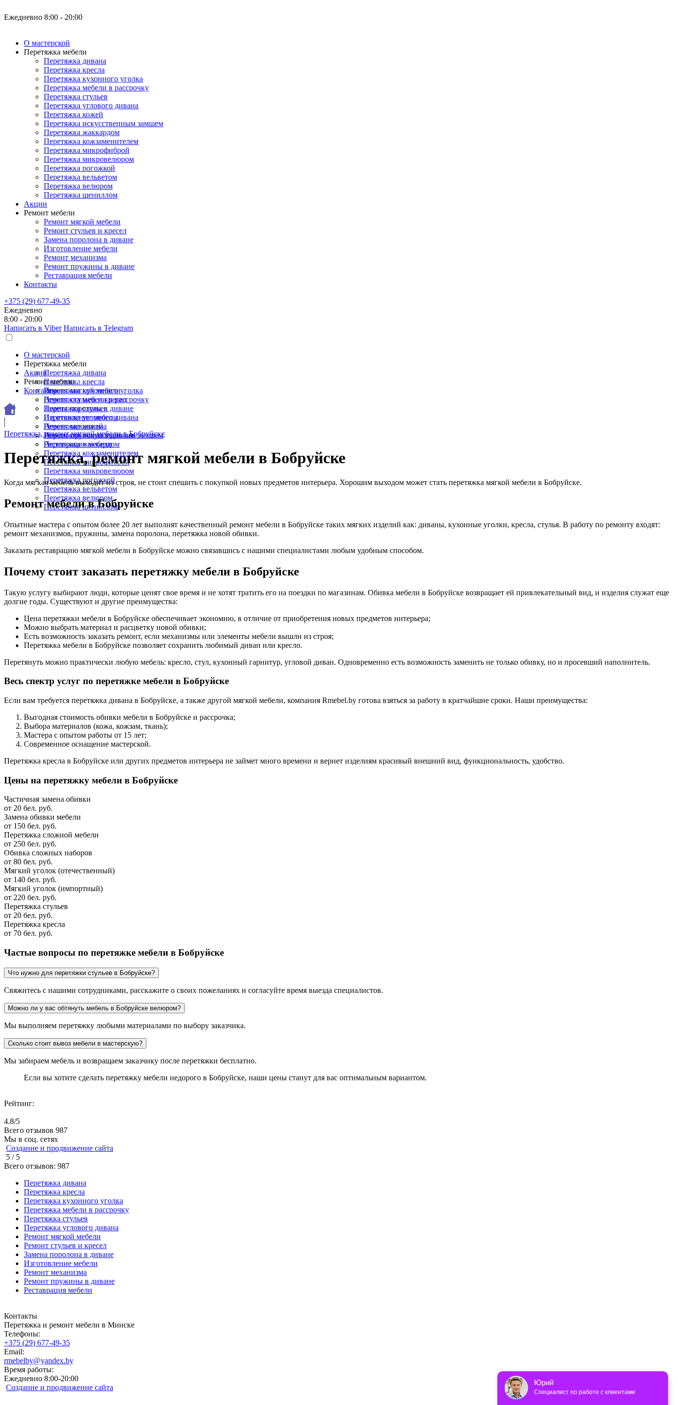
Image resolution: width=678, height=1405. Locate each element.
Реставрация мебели (78, 275)
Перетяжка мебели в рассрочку (96, 87)
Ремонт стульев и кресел (85, 230)
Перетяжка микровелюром (89, 159)
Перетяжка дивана (75, 61)
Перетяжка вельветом (80, 177)
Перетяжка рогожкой (79, 168)
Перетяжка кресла (74, 70)
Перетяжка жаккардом (82, 132)
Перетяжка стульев (76, 96)
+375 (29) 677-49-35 (37, 301)
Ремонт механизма (75, 257)
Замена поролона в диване (89, 239)
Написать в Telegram (98, 328)
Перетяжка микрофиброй (87, 150)
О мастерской (47, 43)
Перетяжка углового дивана (91, 105)
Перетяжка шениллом (81, 195)
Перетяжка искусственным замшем (103, 123)
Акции (35, 204)
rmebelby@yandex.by (38, 1360)
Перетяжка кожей (73, 114)
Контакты (40, 284)
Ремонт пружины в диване (89, 266)
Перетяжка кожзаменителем (91, 141)
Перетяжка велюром (78, 186)
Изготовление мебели (81, 248)
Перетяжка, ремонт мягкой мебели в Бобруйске (84, 433)
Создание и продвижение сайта (59, 1148)
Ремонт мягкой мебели (82, 221)
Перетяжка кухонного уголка (93, 78)
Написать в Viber (33, 328)
